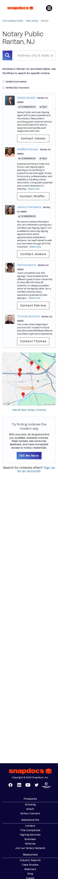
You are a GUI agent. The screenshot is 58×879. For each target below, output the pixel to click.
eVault (30, 809)
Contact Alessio (33, 138)
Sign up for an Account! (36, 469)
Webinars (30, 869)
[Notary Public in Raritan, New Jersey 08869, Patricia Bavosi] (10, 267)
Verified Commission (16, 81)
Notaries (30, 843)
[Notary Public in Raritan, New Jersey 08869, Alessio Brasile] (10, 100)
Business (30, 839)
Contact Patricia (33, 305)
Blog (30, 873)
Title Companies (30, 830)
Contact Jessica (33, 254)
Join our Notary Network (30, 848)
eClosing (30, 804)
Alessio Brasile (26, 98)
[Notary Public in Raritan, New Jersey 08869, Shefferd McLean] (10, 152)
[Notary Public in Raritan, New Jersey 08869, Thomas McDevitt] (10, 319)
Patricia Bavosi (26, 265)
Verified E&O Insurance (17, 87)
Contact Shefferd (33, 196)
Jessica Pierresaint (29, 207)
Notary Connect (30, 813)
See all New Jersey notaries (29, 410)
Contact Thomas (33, 341)
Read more (33, 188)
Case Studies (30, 864)
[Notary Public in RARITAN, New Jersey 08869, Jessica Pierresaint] (10, 209)
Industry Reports (30, 860)
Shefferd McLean (28, 149)
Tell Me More (29, 456)
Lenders (30, 825)
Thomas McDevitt (28, 316)
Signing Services (30, 834)
